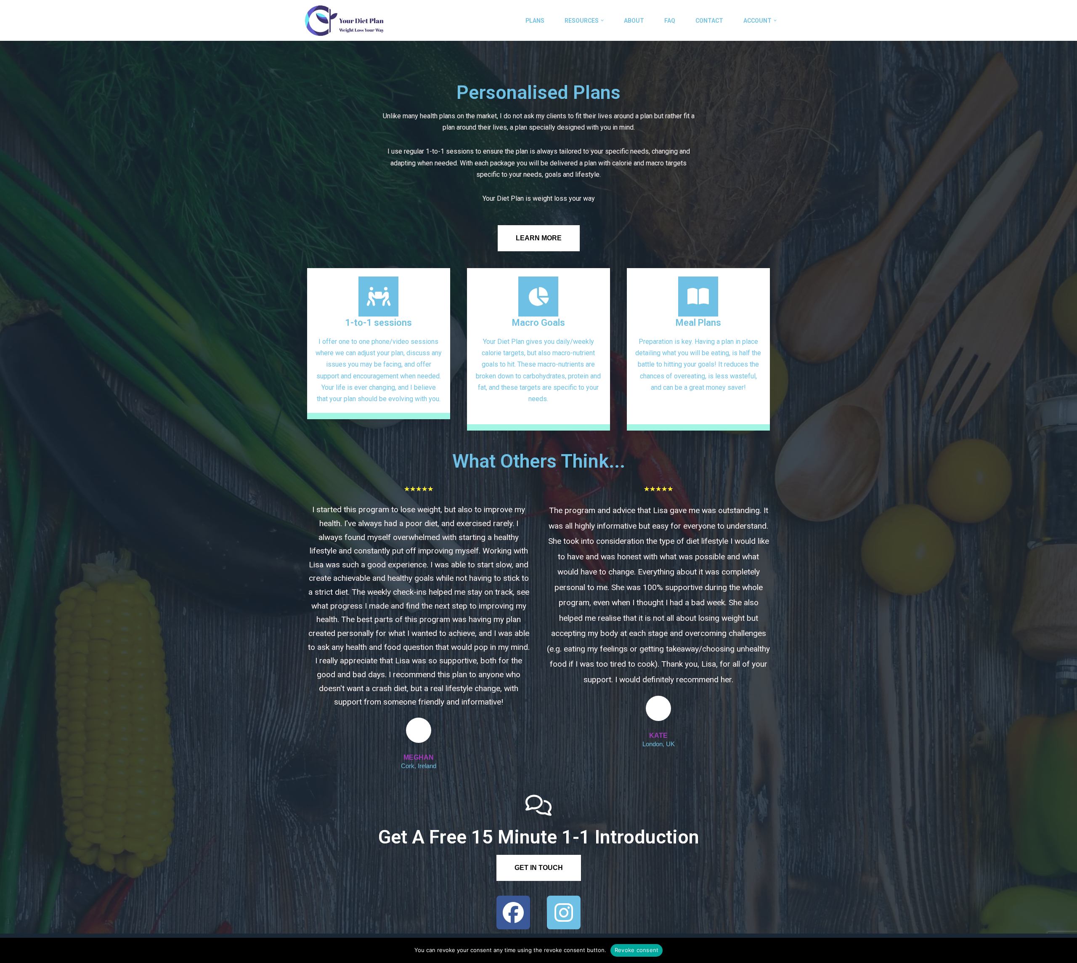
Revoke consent (637, 950)
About (634, 20)
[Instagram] (564, 912)
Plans (534, 20)
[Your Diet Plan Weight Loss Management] (343, 20)
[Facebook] (513, 912)
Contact (709, 20)
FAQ (669, 20)
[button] (602, 20)
